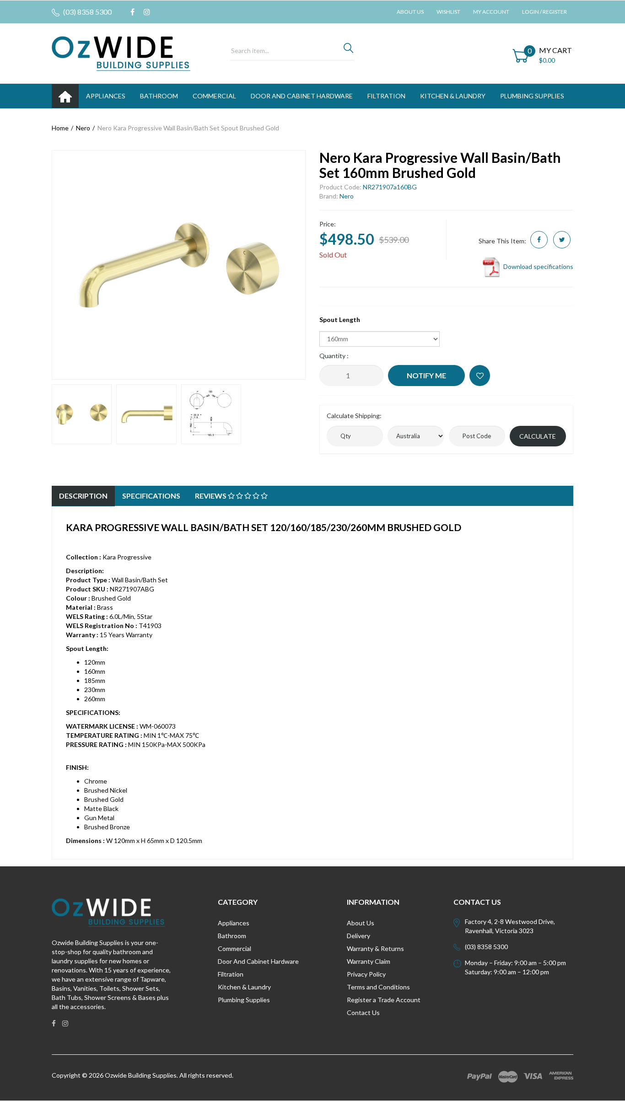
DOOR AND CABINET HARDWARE (302, 96)
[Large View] (82, 414)
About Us (410, 11)
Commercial (214, 96)
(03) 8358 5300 (87, 11)
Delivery (358, 936)
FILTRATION (386, 96)
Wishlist (448, 11)
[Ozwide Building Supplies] (121, 53)
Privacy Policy (366, 974)
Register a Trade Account (383, 1000)
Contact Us (363, 1012)
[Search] (348, 50)
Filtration (230, 974)
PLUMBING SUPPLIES (532, 96)
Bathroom (232, 936)
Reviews (211, 495)
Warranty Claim (368, 961)
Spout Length (339, 319)
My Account (491, 11)
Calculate (537, 436)
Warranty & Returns (375, 948)
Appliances (233, 923)
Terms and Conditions (378, 987)
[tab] (83, 496)
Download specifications (537, 266)
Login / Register (544, 11)
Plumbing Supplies (244, 1000)
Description (83, 495)
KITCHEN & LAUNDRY (452, 96)
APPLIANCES (105, 96)
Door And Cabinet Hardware (258, 961)
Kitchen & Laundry (244, 987)
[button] (479, 375)
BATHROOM (159, 96)
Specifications (151, 495)
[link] (132, 11)
